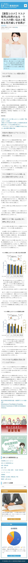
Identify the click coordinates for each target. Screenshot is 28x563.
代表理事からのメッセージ (7, 460)
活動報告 (3, 474)
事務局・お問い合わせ (6, 479)
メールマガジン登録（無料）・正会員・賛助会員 (12, 470)
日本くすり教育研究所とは (7, 463)
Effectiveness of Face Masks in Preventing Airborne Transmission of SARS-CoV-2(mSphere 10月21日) (13, 406)
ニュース (7, 28)
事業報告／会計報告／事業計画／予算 (9, 476)
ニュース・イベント (5, 472)
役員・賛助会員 (4, 465)
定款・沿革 (3, 467)
